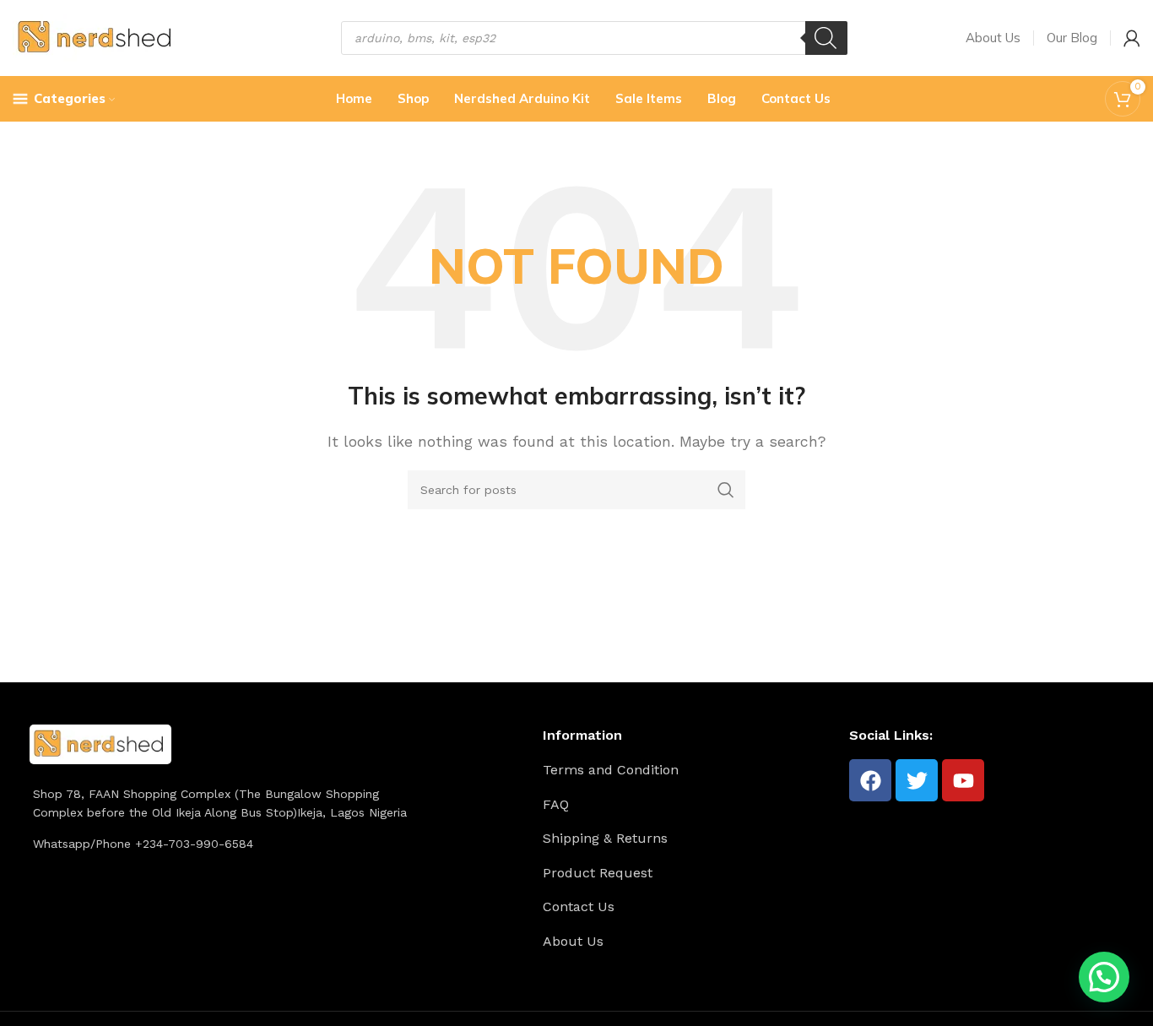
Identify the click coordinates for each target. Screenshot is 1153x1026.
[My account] (1132, 38)
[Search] (826, 38)
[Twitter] (917, 780)
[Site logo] (97, 37)
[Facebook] (870, 780)
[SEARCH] (725, 489)
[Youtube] (963, 780)
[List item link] (690, 770)
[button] (1104, 977)
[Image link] (100, 743)
